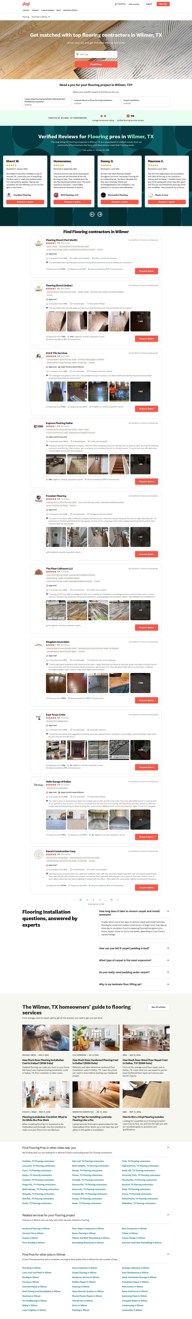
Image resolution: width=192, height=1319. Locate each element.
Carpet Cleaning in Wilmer (84, 1272)
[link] (8, 195)
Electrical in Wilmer (31, 1296)
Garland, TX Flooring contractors (137, 1184)
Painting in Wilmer (80, 1310)
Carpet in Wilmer (30, 1238)
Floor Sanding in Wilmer (33, 1242)
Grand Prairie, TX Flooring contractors (140, 1198)
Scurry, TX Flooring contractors (137, 1194)
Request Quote (146, 271)
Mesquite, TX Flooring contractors (38, 1194)
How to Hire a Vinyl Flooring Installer (143, 1116)
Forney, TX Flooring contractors (87, 1198)
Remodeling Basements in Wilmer (88, 1242)
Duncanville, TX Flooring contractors (89, 1184)
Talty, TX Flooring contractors (136, 1161)
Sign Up (163, 3)
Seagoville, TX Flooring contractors (39, 1184)
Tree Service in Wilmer (82, 1300)
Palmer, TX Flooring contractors (87, 1175)
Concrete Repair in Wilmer (34, 1286)
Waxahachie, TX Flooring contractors (139, 1179)
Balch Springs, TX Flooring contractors (40, 1189)
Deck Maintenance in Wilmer (135, 1272)
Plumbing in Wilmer (31, 1268)
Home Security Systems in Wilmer (88, 1291)
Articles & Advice (70, 10)
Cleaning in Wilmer (81, 1286)
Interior (26, 10)
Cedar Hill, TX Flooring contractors (138, 1170)
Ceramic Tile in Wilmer (32, 1233)
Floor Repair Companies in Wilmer (88, 1228)
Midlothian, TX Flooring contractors (139, 1203)
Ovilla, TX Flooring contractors (37, 1203)
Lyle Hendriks (79, 1055)
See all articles (158, 1007)
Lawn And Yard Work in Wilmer (36, 1272)
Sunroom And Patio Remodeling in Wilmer (141, 1242)
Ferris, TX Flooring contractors (36, 1170)
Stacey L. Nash (29, 1112)
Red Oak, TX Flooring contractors (38, 1198)
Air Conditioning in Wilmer (34, 1300)
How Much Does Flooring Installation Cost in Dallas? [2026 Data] (43, 1061)
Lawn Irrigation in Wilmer (34, 1310)
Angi (125, 1055)
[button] (56, 321)
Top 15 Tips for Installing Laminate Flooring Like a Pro (92, 1118)
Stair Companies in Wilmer (134, 1228)
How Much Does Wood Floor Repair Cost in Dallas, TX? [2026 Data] (145, 1061)
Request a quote (25, 201)
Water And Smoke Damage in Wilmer (139, 1277)
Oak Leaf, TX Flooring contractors (88, 1161)
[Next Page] (118, 899)
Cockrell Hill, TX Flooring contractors (89, 1194)
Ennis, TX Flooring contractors (136, 1189)
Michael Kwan (29, 1055)
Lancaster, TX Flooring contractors (38, 1165)
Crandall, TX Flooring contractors (88, 1179)
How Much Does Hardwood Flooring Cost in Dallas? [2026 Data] (95, 1061)
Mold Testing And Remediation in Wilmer (41, 1291)
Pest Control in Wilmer (132, 1286)
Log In (149, 3)
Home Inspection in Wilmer (84, 1268)
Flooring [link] (25, 17)
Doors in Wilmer (79, 1305)
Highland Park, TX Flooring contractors (140, 1165)
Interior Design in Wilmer (133, 1238)
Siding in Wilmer (29, 1305)
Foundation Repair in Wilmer (135, 1282)
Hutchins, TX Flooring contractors (38, 1161)
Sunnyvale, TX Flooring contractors (89, 1189)
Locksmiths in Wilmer (132, 1310)
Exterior (35, 10)
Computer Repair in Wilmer (134, 1300)
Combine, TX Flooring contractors (38, 1179)
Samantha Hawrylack (83, 1112)
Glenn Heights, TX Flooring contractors (90, 1165)
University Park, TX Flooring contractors (141, 1175)
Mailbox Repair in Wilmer (84, 1282)
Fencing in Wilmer (30, 1282)
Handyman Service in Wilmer (85, 1277)
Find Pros (96, 64)
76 (111, 900)
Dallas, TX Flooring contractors (37, 1175)
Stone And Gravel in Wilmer (135, 1291)
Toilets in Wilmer (130, 1233)
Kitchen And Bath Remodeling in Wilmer (91, 1238)
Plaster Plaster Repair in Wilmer (87, 1296)
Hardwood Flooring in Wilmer (36, 1228)
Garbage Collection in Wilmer (135, 1268)
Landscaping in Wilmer (132, 1305)
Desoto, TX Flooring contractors (87, 1170)
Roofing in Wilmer (30, 1277)
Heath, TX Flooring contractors (86, 1203)
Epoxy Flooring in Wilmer (84, 1233)
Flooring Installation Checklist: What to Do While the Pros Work (44, 1118)
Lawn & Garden (47, 10)
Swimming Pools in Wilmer (134, 1296)
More (59, 10)
